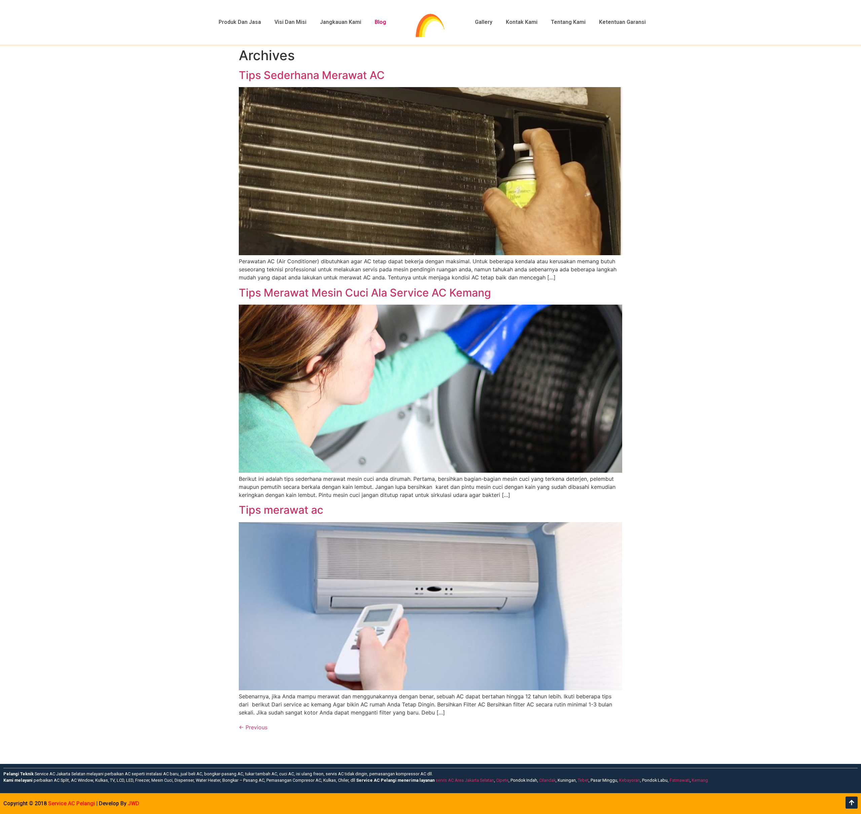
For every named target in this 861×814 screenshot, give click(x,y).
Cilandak (547, 780)
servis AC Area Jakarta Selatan (465, 780)
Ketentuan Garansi (622, 22)
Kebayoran (629, 780)
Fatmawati (680, 780)
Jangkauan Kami (340, 22)
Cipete (502, 780)
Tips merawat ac (281, 509)
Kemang (700, 780)
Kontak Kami (521, 22)
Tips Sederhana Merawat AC (312, 75)
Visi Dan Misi (290, 22)
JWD (133, 803)
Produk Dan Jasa (240, 22)
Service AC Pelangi (71, 803)
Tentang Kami (568, 22)
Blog (380, 22)
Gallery (483, 22)
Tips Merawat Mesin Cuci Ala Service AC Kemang (365, 292)
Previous (253, 727)
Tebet (583, 780)
